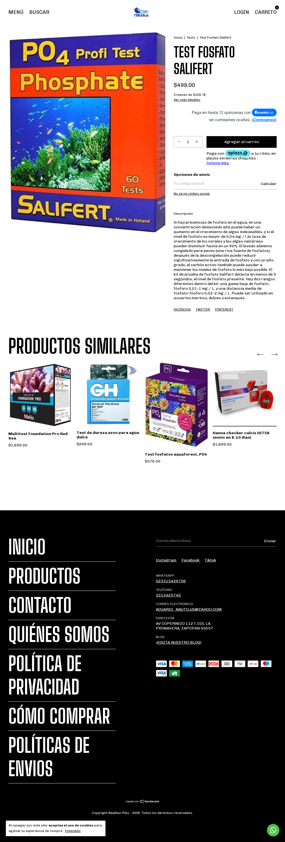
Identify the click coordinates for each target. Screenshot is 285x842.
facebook (190, 560)
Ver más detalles (187, 100)
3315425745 (168, 595)
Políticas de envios (49, 757)
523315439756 (171, 581)
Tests (191, 37)
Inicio (178, 37)
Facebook (182, 309)
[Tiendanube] (142, 802)
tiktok (210, 560)
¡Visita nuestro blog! (178, 642)
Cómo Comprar (59, 716)
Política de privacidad (45, 675)
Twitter (203, 309)
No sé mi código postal (192, 194)
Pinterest (224, 309)
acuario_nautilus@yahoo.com (189, 609)
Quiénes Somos (58, 634)
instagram (166, 560)
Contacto (40, 605)
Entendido (73, 831)
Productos (44, 576)
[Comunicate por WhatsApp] (273, 830)
